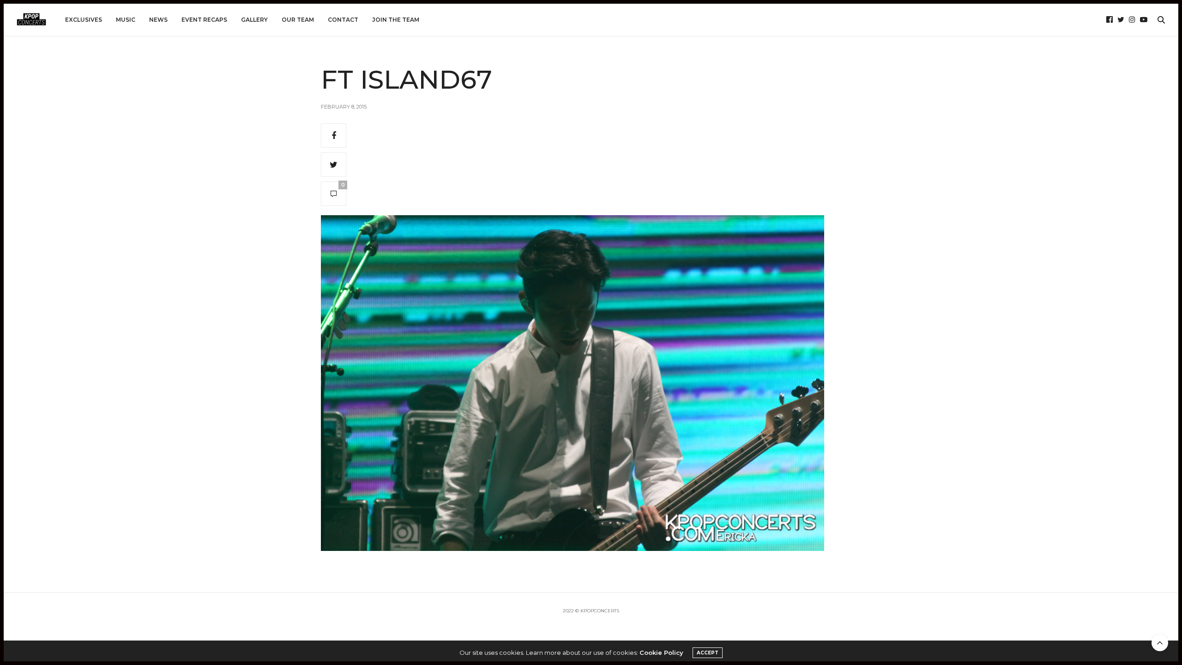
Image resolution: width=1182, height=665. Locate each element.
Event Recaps (204, 19)
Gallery (254, 19)
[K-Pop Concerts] (31, 20)
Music (125, 19)
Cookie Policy (661, 652)
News (158, 19)
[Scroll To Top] (1160, 643)
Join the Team (395, 19)
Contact (343, 19)
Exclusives (83, 19)
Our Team (298, 19)
